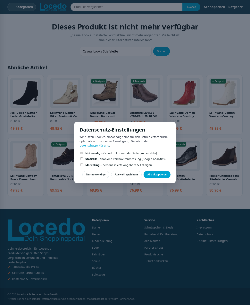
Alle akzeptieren (157, 174)
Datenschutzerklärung (94, 145)
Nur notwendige (95, 174)
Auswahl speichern (126, 174)
